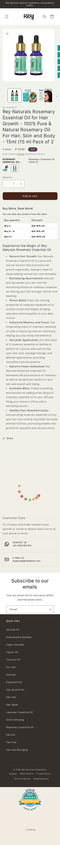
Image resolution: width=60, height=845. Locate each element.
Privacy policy (44, 773)
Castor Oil (12, 652)
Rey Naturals (28, 769)
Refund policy (27, 773)
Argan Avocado (15, 644)
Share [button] (9, 438)
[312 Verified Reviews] (30, 811)
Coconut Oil (13, 659)
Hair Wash (12, 704)
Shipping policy (41, 779)
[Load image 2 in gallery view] (30, 95)
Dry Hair (11, 667)
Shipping (20, 154)
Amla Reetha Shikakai (18, 637)
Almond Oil (12, 629)
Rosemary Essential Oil (20, 727)
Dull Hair (11, 674)
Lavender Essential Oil (19, 712)
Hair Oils (11, 697)
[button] (6, 16)
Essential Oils (14, 682)
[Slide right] (56, 96)
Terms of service (22, 779)
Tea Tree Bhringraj (17, 749)
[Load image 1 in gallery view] (14, 95)
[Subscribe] (50, 609)
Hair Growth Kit (15, 689)
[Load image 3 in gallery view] (45, 95)
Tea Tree (11, 742)
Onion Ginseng (15, 719)
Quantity (7, 177)
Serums (10, 734)
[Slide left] (3, 96)
